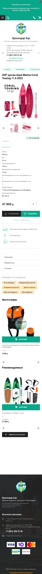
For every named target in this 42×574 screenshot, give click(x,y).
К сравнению (13, 214)
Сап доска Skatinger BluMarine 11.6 (16, 413)
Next (38, 362)
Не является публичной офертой (21, 572)
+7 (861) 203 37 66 (14, 55)
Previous (4, 362)
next (38, 128)
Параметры (9, 263)
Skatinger (5, 416)
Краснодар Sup (21, 38)
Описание (8, 257)
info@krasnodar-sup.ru (14, 61)
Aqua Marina (6, 147)
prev (4, 128)
